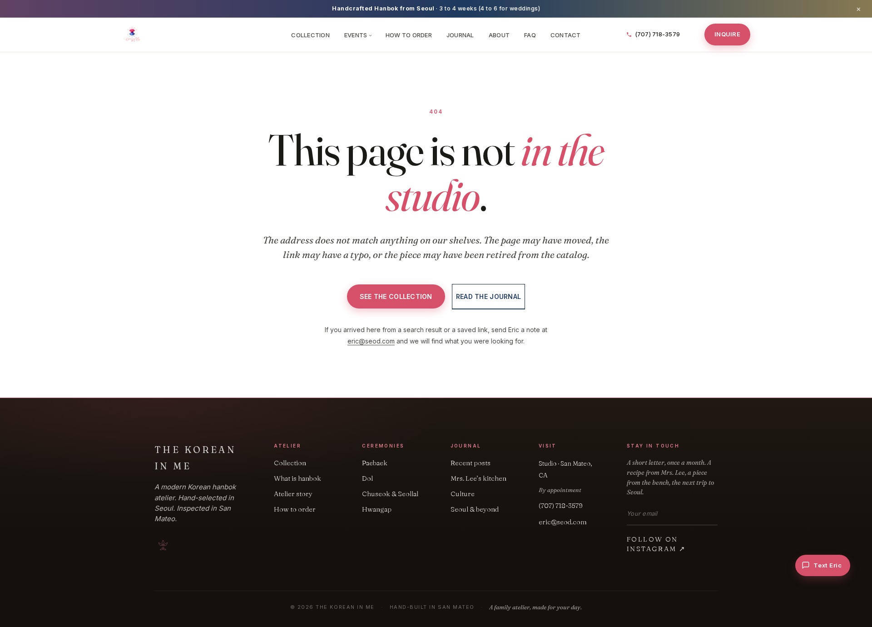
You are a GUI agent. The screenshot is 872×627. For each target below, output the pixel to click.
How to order (295, 509)
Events (357, 35)
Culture (463, 493)
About (499, 35)
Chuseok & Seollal (390, 493)
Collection (310, 35)
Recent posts (470, 462)
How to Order (409, 35)
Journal (460, 35)
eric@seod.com (371, 341)
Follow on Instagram (656, 544)
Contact (565, 35)
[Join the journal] (715, 513)
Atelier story (293, 493)
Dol (367, 478)
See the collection (396, 296)
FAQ (530, 35)
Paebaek (374, 462)
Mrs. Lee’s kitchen (478, 478)
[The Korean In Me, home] (201, 34)
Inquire (727, 34)
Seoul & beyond (475, 509)
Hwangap (376, 509)
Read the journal (488, 296)
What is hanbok (297, 478)
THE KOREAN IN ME (195, 458)
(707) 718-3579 (561, 505)
